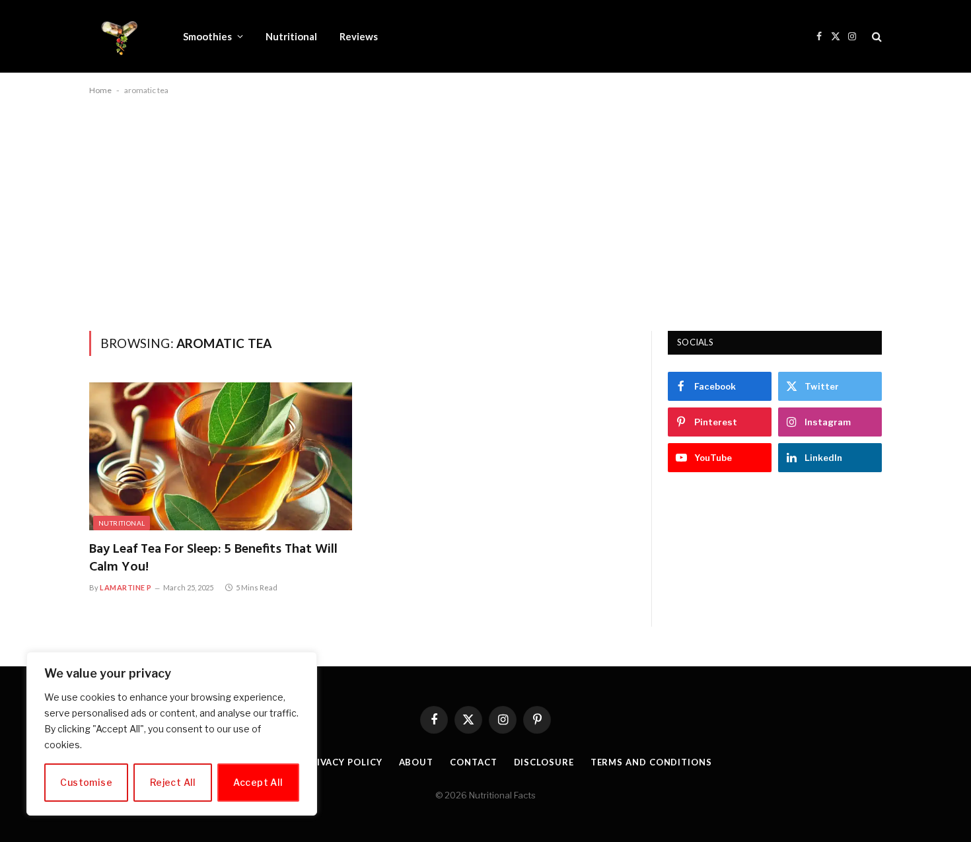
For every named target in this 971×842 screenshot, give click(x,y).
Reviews (359, 36)
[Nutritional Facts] (119, 36)
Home (100, 90)
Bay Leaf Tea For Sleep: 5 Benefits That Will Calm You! (213, 559)
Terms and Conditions (651, 762)
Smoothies (207, 36)
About (416, 762)
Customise (86, 782)
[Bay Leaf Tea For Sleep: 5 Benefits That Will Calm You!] (220, 456)
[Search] (875, 37)
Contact (473, 762)
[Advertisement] (485, 210)
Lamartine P (126, 587)
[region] (171, 734)
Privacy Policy (343, 762)
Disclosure (544, 762)
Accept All (258, 782)
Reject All (173, 782)
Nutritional (291, 36)
